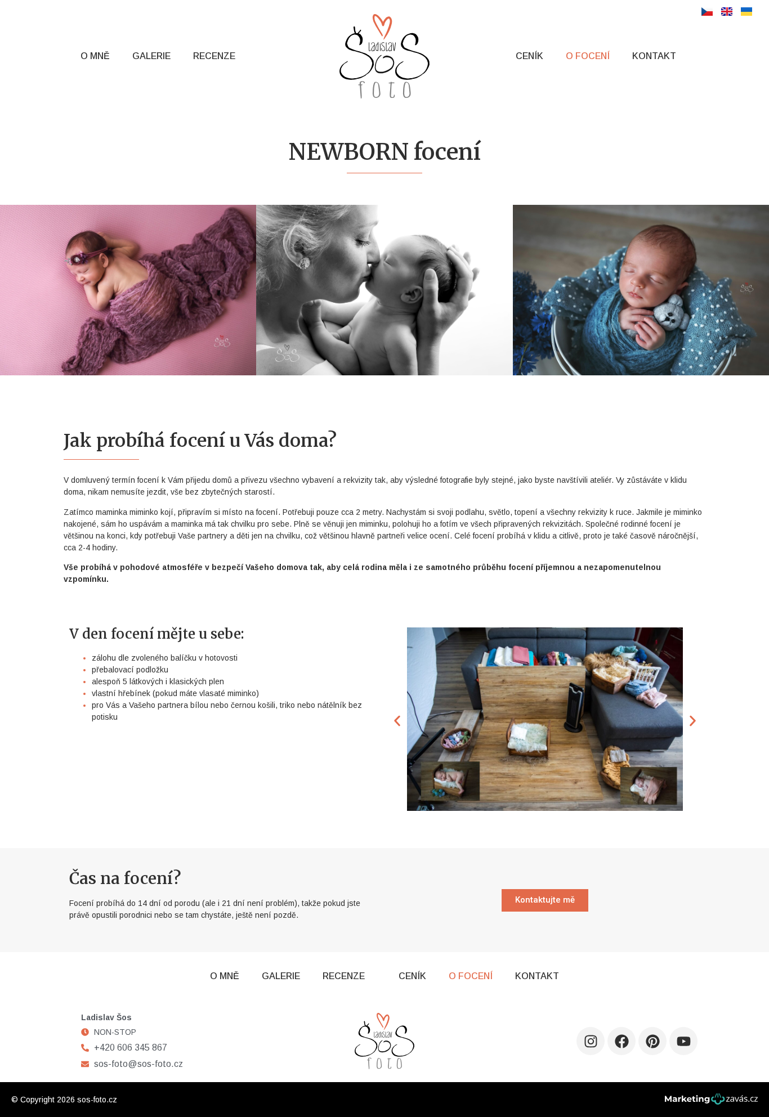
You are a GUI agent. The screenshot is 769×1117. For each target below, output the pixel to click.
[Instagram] (590, 1041)
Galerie (151, 56)
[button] (397, 721)
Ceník (529, 56)
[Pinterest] (652, 1041)
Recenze (214, 56)
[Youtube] (683, 1041)
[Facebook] (621, 1041)
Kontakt (654, 56)
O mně (95, 56)
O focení (588, 56)
